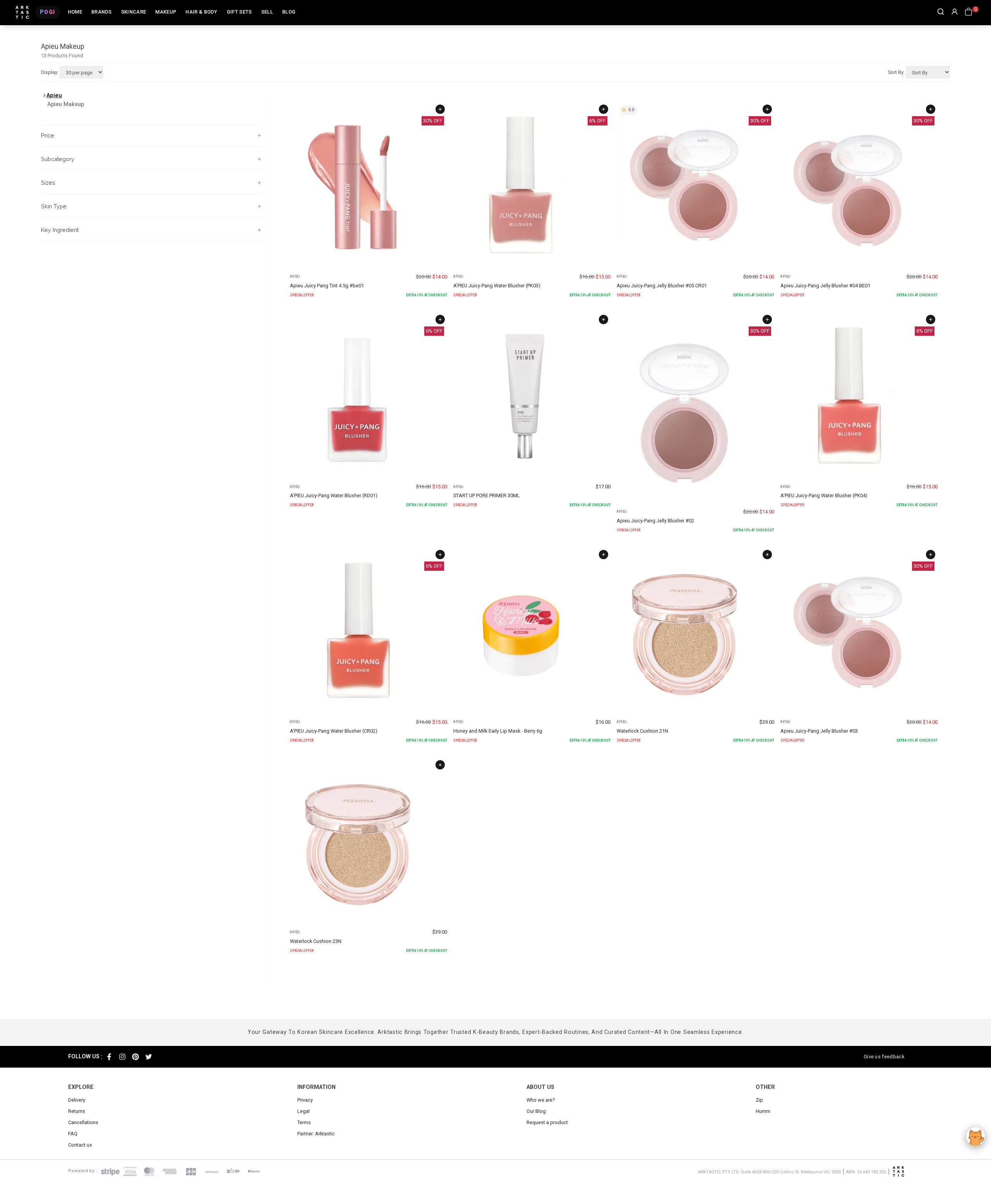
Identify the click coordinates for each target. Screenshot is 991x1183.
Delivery (76, 1100)
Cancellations (83, 1122)
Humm (763, 1111)
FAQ (72, 1134)
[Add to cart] (440, 109)
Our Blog (536, 1111)
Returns (76, 1111)
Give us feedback (884, 1056)
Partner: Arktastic (316, 1134)
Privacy (305, 1100)
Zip (759, 1100)
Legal (303, 1111)
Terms (304, 1122)
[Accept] (975, 1136)
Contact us (80, 1145)
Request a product (547, 1122)
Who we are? (540, 1100)
